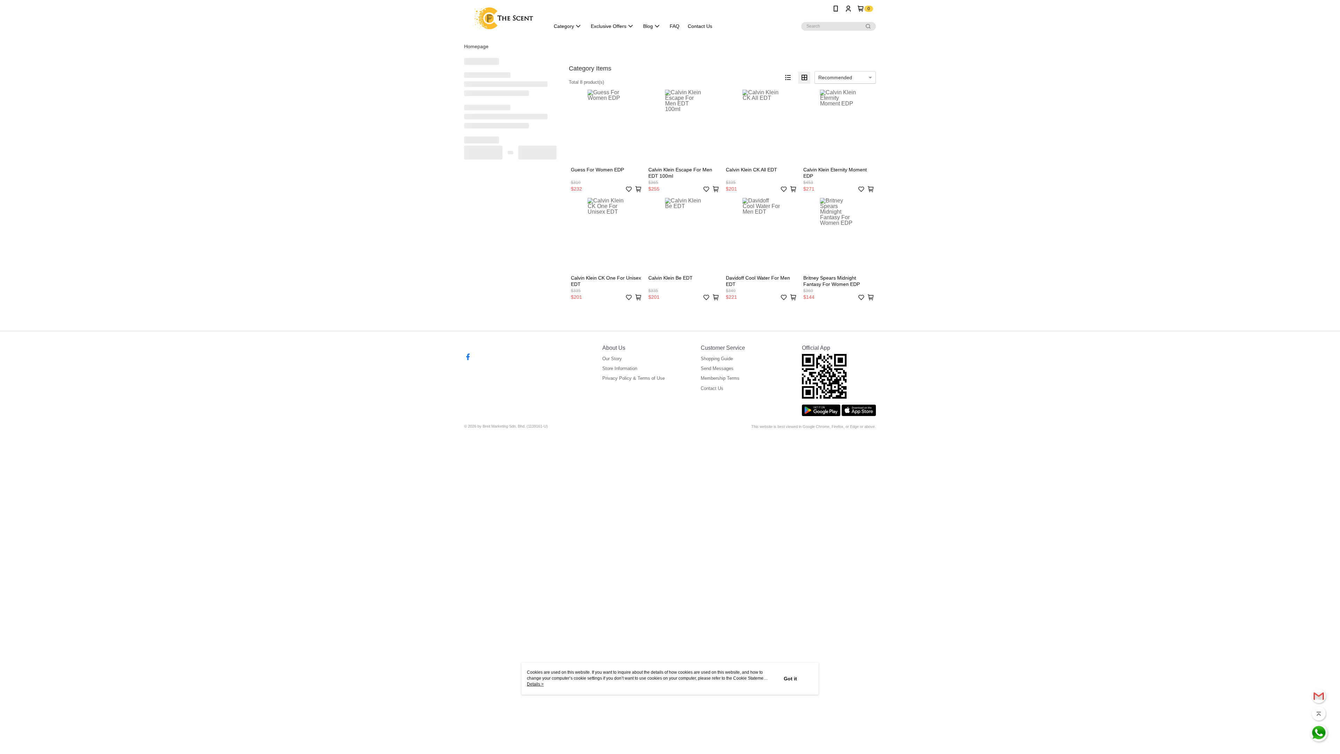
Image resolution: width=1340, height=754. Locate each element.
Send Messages (717, 368)
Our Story (612, 358)
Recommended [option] (835, 77)
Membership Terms (720, 378)
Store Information (619, 368)
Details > (535, 684)
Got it (790, 678)
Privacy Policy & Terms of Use (633, 378)
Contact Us (712, 388)
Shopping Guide (717, 358)
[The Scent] (503, 18)
